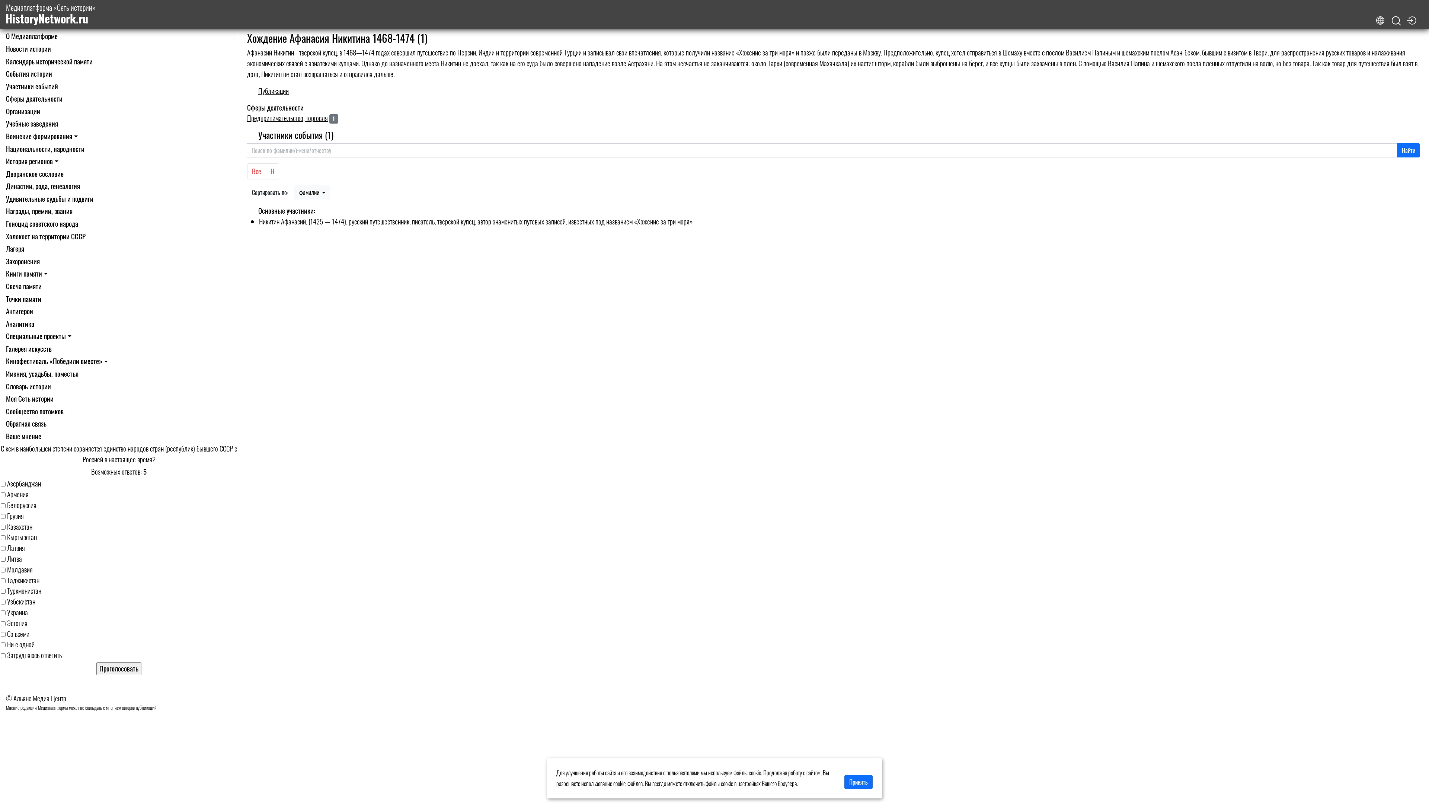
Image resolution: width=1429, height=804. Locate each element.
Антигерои (19, 311)
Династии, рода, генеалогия (43, 186)
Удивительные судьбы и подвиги (49, 198)
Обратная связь (26, 423)
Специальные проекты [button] (36, 336)
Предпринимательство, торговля (287, 117)
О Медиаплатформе (32, 36)
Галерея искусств (29, 348)
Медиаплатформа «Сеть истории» (51, 14)
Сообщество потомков (35, 411)
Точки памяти (23, 298)
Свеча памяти (24, 286)
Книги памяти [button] (24, 273)
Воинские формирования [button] (39, 136)
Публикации (273, 90)
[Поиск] (1396, 21)
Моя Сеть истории (30, 398)
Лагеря (15, 248)
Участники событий (32, 86)
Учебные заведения (32, 123)
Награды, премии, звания (39, 210)
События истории (29, 73)
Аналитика (20, 323)
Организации (23, 111)
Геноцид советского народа (42, 223)
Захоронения (23, 261)
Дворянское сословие (35, 173)
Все (256, 171)
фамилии (310, 192)
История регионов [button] (29, 161)
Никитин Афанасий (282, 221)
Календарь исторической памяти (49, 61)
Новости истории (28, 48)
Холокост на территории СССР (46, 236)
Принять (858, 782)
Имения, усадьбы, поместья (42, 373)
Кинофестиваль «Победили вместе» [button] (54, 360)
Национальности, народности (45, 148)
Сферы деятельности (34, 98)
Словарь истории (28, 386)
